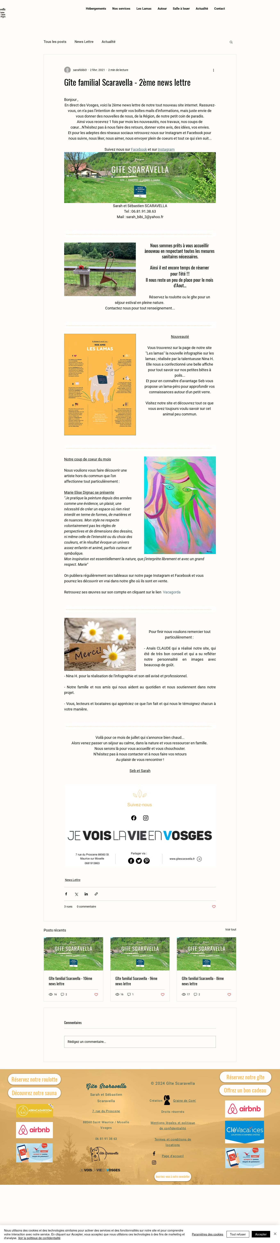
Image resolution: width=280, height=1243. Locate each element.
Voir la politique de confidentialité (39, 1238)
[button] (231, 41)
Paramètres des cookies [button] (207, 1234)
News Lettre (84, 42)
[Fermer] (275, 1234)
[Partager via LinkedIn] (86, 894)
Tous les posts (55, 42)
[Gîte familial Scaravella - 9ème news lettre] (140, 953)
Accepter (261, 1234)
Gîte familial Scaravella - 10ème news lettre (70, 981)
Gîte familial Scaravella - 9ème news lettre (136, 981)
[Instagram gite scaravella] (154, 1162)
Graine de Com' (184, 1101)
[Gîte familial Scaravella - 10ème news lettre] (73, 953)
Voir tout (230, 929)
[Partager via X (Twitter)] (76, 894)
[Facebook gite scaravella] (154, 1153)
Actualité (108, 42)
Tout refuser (238, 1234)
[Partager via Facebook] (66, 894)
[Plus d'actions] (213, 69)
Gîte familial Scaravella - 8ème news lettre (203, 981)
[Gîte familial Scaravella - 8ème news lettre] (206, 953)
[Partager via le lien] (96, 894)
